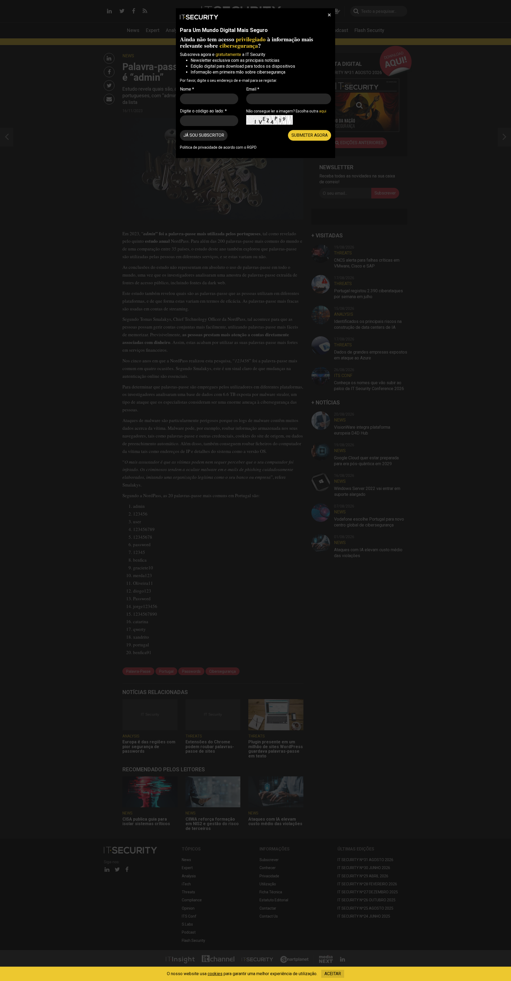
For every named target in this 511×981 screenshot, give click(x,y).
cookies (215, 973)
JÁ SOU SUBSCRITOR (203, 135)
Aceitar (332, 973)
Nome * (187, 89)
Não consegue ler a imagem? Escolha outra (286, 111)
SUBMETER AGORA (309, 135)
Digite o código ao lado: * (203, 110)
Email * (252, 89)
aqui (322, 111)
